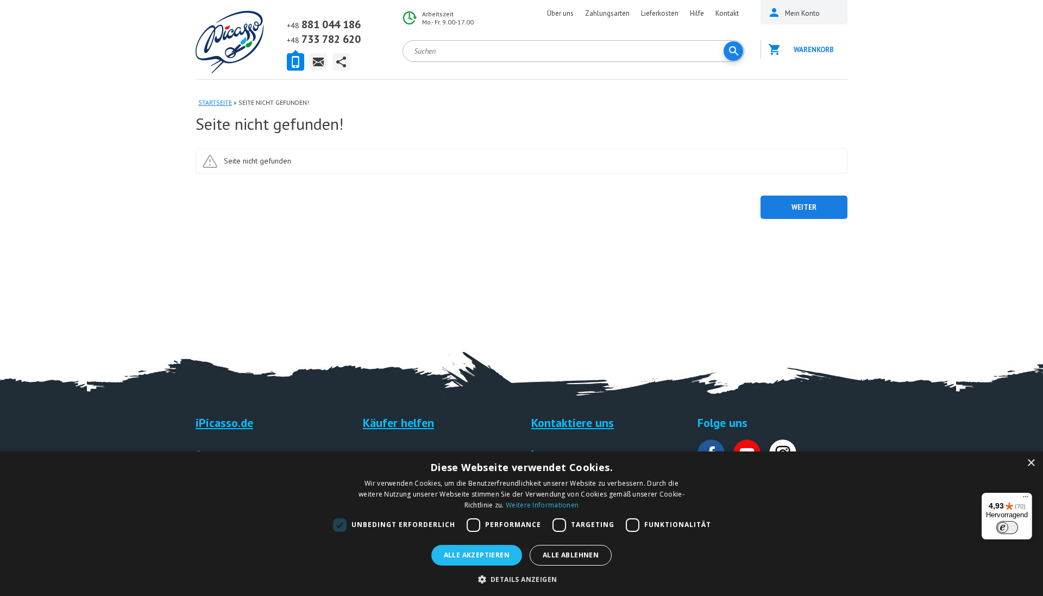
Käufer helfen (398, 422)
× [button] (1031, 463)
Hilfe (697, 13)
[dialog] (521, 523)
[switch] (1007, 527)
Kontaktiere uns (572, 422)
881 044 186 (324, 24)
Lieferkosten (659, 13)
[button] (521, 578)
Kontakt (727, 13)
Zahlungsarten (607, 13)
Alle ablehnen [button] (571, 555)
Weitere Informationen (542, 505)
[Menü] (1025, 499)
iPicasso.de (224, 422)
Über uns (560, 13)
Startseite (215, 102)
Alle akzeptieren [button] (477, 555)
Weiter (803, 207)
